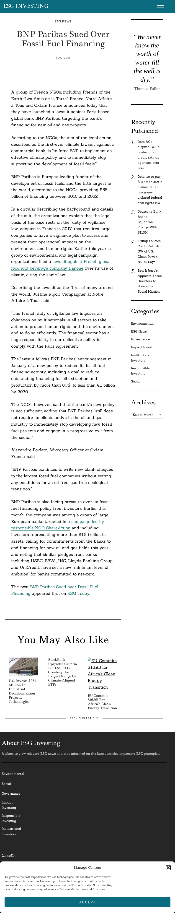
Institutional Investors (140, 357)
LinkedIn (8, 855)
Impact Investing (144, 347)
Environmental (142, 323)
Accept (87, 902)
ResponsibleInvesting (11, 818)
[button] (168, 867)
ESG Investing (25, 6)
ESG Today (78, 593)
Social (135, 381)
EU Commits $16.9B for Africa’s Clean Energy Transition (102, 701)
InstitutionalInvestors (11, 831)
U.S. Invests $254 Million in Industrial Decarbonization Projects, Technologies (22, 691)
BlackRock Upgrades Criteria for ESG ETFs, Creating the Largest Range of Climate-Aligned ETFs (62, 672)
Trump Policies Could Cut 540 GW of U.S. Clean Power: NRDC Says (149, 251)
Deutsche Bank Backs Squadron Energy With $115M (150, 221)
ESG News (63, 21)
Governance (140, 339)
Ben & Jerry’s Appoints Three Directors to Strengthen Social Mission (150, 281)
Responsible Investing (140, 370)
